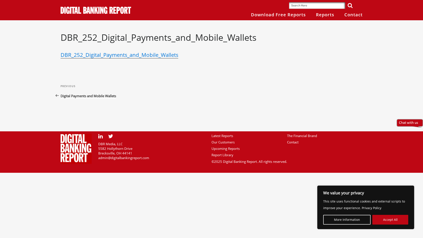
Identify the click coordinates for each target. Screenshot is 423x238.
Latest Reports (222, 136)
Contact (293, 142)
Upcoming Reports (226, 148)
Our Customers (223, 142)
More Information (347, 220)
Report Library (222, 155)
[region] (365, 207)
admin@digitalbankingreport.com (123, 158)
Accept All (390, 220)
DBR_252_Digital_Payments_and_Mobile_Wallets (119, 54)
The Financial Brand (302, 136)
